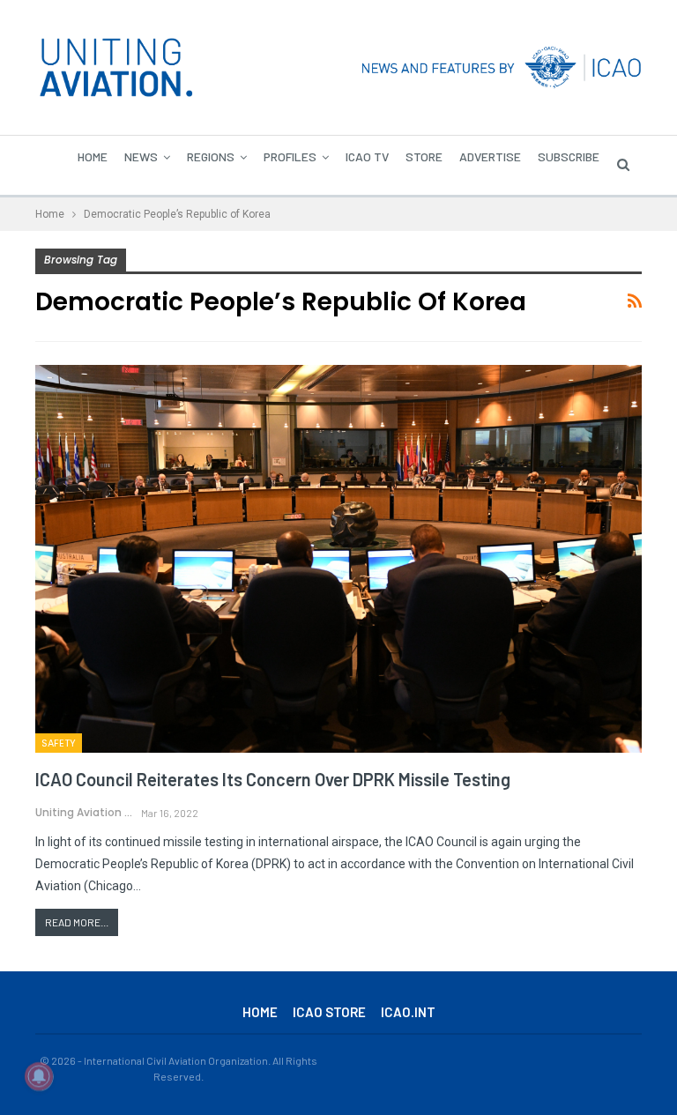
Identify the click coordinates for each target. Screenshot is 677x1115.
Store (424, 156)
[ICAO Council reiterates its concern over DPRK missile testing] (338, 559)
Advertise (490, 156)
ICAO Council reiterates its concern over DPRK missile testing (272, 779)
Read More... (76, 922)
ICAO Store (329, 1012)
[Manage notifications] (39, 1076)
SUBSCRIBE (568, 156)
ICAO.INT (408, 1012)
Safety (58, 743)
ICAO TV (367, 156)
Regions (210, 156)
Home (93, 156)
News (141, 156)
